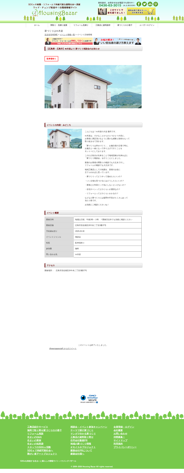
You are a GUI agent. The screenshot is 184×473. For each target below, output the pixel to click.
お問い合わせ (120, 433)
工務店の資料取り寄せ (81, 437)
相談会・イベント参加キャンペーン (88, 427)
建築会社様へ (77, 454)
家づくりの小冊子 (124, 25)
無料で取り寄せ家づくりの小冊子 (44, 430)
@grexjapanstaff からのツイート (63, 348)
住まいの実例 (34, 440)
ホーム (37, 25)
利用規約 (118, 443)
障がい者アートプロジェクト (42, 454)
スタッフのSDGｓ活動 (39, 447)
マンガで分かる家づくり (83, 433)
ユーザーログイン (146, 25)
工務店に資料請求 (102, 25)
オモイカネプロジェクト (83, 447)
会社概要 (118, 430)
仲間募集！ (119, 437)
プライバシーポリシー (125, 447)
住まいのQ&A (34, 437)
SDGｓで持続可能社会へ (40, 450)
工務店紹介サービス (37, 427)
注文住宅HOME (51, 35)
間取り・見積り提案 (58, 25)
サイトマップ (120, 440)
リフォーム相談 (35, 433)
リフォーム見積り (80, 25)
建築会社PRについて (81, 450)
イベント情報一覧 (67, 35)
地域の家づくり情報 (80, 443)
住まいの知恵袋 (35, 443)
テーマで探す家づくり (81, 430)
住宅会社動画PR (79, 440)
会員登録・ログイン (124, 427)
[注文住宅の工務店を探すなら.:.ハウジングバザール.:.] (54, 16)
